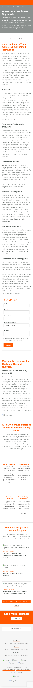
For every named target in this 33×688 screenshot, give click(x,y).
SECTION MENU (17, 38)
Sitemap (20, 672)
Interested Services (10, 322)
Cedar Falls (16, 653)
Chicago (16, 647)
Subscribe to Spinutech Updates (17, 601)
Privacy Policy (20, 669)
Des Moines (16, 641)
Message (7, 330)
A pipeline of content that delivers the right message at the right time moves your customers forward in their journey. (9, 503)
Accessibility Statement (9, 669)
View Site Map (17, 629)
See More (16, 606)
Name (6, 303)
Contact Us (16, 618)
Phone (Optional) (8, 316)
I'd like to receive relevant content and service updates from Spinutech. (16, 339)
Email (6, 309)
